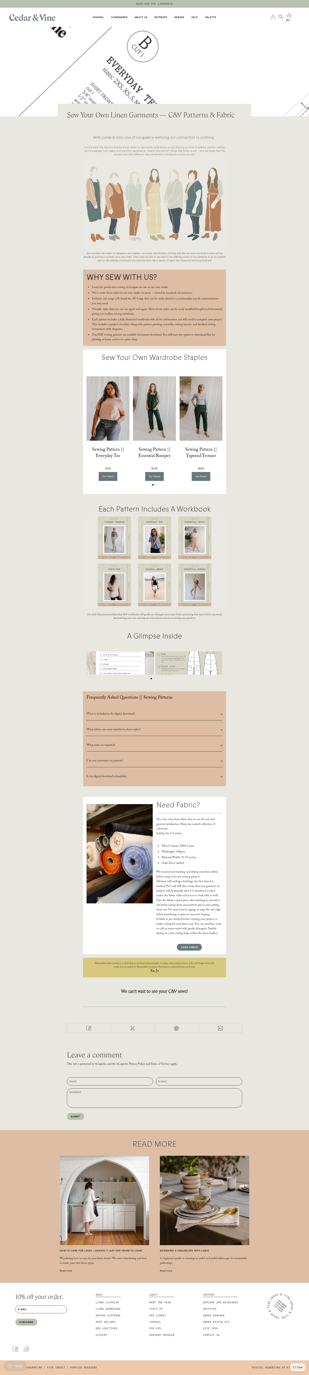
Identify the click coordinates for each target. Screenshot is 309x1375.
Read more (66, 1270)
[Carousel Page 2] (156, 485)
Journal (155, 1322)
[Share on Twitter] (132, 1028)
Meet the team (160, 1302)
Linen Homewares (108, 1309)
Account (101, 1335)
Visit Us (156, 1309)
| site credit (54, 1367)
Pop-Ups (155, 1328)
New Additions (106, 1328)
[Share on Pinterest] (176, 1028)
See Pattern (108, 476)
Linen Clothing (107, 1302)
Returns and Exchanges (220, 1302)
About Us (141, 17)
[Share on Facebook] (88, 1028)
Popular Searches (83, 1367)
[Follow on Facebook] (15, 1349)
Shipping (209, 1309)
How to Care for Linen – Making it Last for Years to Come (101, 1250)
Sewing (179, 17)
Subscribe (26, 1322)
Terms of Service (160, 1064)
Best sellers (106, 1322)
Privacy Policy (137, 1064)
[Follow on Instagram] (26, 1349)
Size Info (210, 1328)
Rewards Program (161, 1335)
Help (195, 17)
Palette (210, 17)
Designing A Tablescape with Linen (184, 1250)
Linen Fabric (189, 947)
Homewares (119, 17)
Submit (75, 1116)
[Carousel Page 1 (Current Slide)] (153, 485)
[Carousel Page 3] (157, 678)
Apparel (98, 17)
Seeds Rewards (214, 1315)
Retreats (160, 17)
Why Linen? (157, 1315)
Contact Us (211, 1335)
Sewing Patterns (108, 1315)
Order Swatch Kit (216, 1322)
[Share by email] (220, 1028)
